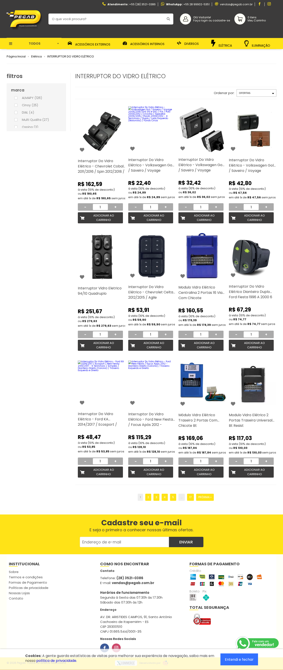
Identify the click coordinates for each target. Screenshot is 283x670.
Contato (16, 598)
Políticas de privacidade (28, 587)
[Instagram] (116, 647)
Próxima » (205, 497)
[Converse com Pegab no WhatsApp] (257, 643)
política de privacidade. (56, 660)
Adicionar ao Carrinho (103, 217)
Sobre (14, 571)
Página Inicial (16, 56)
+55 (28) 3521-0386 (142, 4)
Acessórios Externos (92, 44)
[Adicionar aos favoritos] (82, 149)
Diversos (191, 44)
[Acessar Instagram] (270, 4)
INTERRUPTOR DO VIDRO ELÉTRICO (70, 56)
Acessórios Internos (146, 44)
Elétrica (225, 45)
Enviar (186, 542)
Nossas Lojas (19, 593)
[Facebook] (104, 647)
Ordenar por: (224, 93)
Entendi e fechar (239, 659)
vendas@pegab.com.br (236, 4)
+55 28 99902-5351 (196, 4)
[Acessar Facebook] (260, 4)
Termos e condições (26, 577)
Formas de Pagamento (28, 582)
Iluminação (260, 45)
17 (190, 497)
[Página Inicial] (24, 34)
